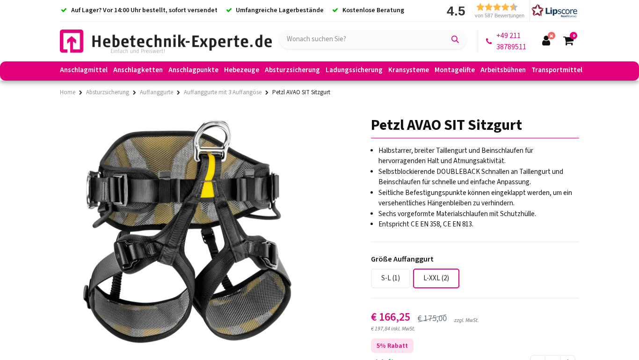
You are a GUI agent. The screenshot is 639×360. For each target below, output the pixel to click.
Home (67, 92)
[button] (509, 10)
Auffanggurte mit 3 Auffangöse (222, 92)
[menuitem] (84, 71)
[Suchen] (455, 39)
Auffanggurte (156, 92)
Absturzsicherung (107, 92)
